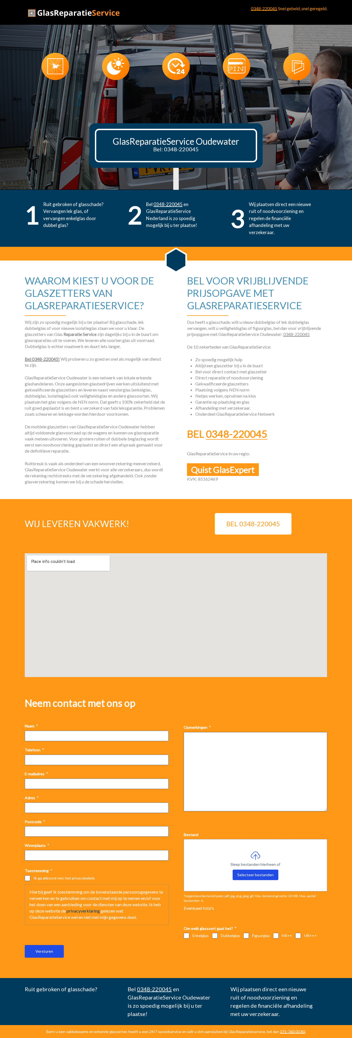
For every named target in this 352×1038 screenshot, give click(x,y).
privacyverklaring (83, 910)
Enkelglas (201, 935)
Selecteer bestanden (255, 874)
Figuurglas (261, 935)
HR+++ (310, 935)
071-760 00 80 (292, 1031)
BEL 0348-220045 (253, 524)
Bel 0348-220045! (42, 358)
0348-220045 (264, 8)
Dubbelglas (230, 935)
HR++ (287, 935)
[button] (173, 96)
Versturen (44, 951)
